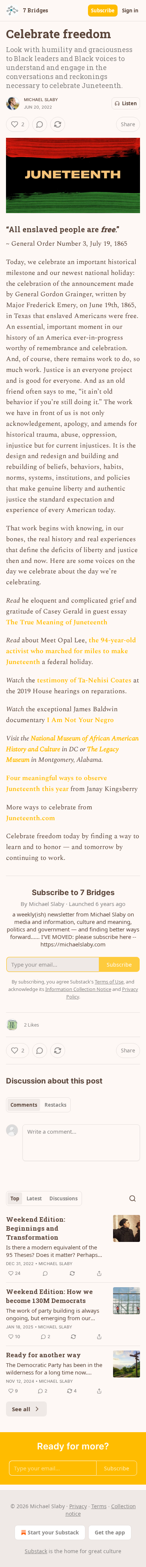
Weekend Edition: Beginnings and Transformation (35, 1228)
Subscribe (103, 10)
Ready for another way (43, 1355)
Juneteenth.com (30, 818)
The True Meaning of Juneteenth (56, 622)
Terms (99, 1506)
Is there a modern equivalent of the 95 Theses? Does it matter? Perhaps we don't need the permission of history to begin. (52, 1250)
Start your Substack (53, 1532)
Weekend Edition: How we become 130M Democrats (49, 1296)
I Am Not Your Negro (80, 720)
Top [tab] (14, 1198)
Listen (129, 103)
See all (21, 1409)
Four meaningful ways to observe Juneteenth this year (56, 783)
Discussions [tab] (63, 1198)
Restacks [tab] (55, 1104)
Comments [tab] (23, 1104)
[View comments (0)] (39, 124)
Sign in (130, 10)
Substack (36, 1551)
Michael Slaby (41, 99)
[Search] (132, 1198)
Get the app (110, 1532)
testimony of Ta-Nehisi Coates (84, 680)
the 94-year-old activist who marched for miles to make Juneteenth (71, 651)
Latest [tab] (34, 1198)
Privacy (78, 1506)
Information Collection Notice (78, 989)
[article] (73, 1246)
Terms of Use (109, 981)
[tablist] (38, 1104)
